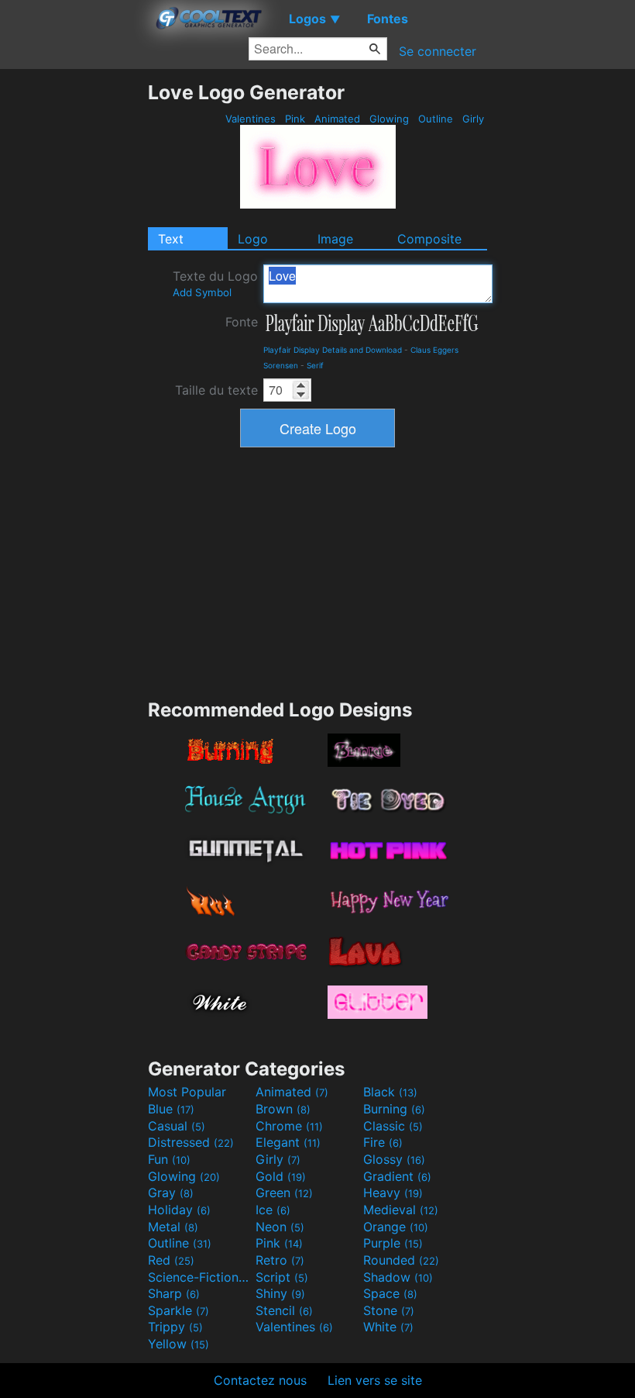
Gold (281, 1176)
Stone (388, 1310)
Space (390, 1293)
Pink (295, 118)
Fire (383, 1142)
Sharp (174, 1293)
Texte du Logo (215, 283)
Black (390, 1091)
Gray (171, 1192)
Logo (253, 239)
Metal (173, 1226)
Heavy (393, 1192)
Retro (280, 1260)
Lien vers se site (375, 1380)
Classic (393, 1126)
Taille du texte (216, 390)
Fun (169, 1159)
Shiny (280, 1293)
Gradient (397, 1176)
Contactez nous (260, 1380)
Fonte (241, 322)
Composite (429, 239)
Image (335, 239)
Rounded (401, 1260)
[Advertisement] (74, 313)
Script (282, 1277)
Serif (315, 365)
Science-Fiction (200, 1277)
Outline (435, 118)
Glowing (389, 118)
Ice (273, 1209)
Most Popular (187, 1091)
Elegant (288, 1142)
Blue (171, 1109)
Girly (473, 118)
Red (171, 1260)
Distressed (191, 1142)
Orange (395, 1226)
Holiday (179, 1209)
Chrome (289, 1126)
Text (171, 239)
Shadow (398, 1277)
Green (284, 1192)
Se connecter (437, 51)
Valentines (250, 118)
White (388, 1326)
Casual (176, 1126)
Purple (393, 1243)
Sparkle (178, 1310)
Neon (280, 1226)
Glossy (394, 1159)
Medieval (400, 1209)
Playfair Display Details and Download (332, 349)
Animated (337, 118)
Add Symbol (202, 292)
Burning (394, 1109)
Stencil (284, 1310)
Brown (283, 1109)
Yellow (178, 1343)
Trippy (175, 1326)
